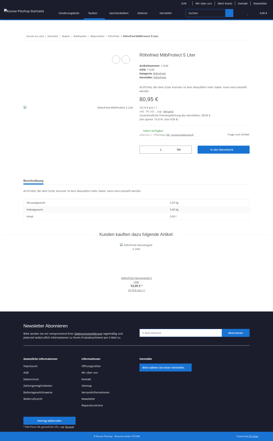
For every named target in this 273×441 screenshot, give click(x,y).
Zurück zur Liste (35, 36)
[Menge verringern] (144, 149)
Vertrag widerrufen (49, 420)
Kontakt (243, 3)
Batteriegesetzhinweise (37, 392)
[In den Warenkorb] (26, 50)
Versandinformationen (96, 392)
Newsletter (260, 3)
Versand (168, 111)
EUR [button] (183, 3)
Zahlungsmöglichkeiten (37, 385)
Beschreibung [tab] (33, 180)
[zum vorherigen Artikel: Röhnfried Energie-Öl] (238, 36)
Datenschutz (31, 379)
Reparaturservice (92, 405)
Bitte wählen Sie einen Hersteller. (163, 367)
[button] (240, 13)
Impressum (30, 366)
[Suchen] (229, 13)
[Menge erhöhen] (187, 149)
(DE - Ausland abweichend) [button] (180, 134)
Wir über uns (204, 3)
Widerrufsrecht (32, 399)
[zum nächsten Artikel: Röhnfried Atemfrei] (246, 36)
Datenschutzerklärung (88, 333)
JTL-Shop (253, 436)
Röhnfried (159, 73)
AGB (26, 372)
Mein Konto (225, 3)
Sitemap (87, 385)
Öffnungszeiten (91, 366)
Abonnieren (235, 333)
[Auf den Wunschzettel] (126, 59)
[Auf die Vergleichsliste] (116, 59)
